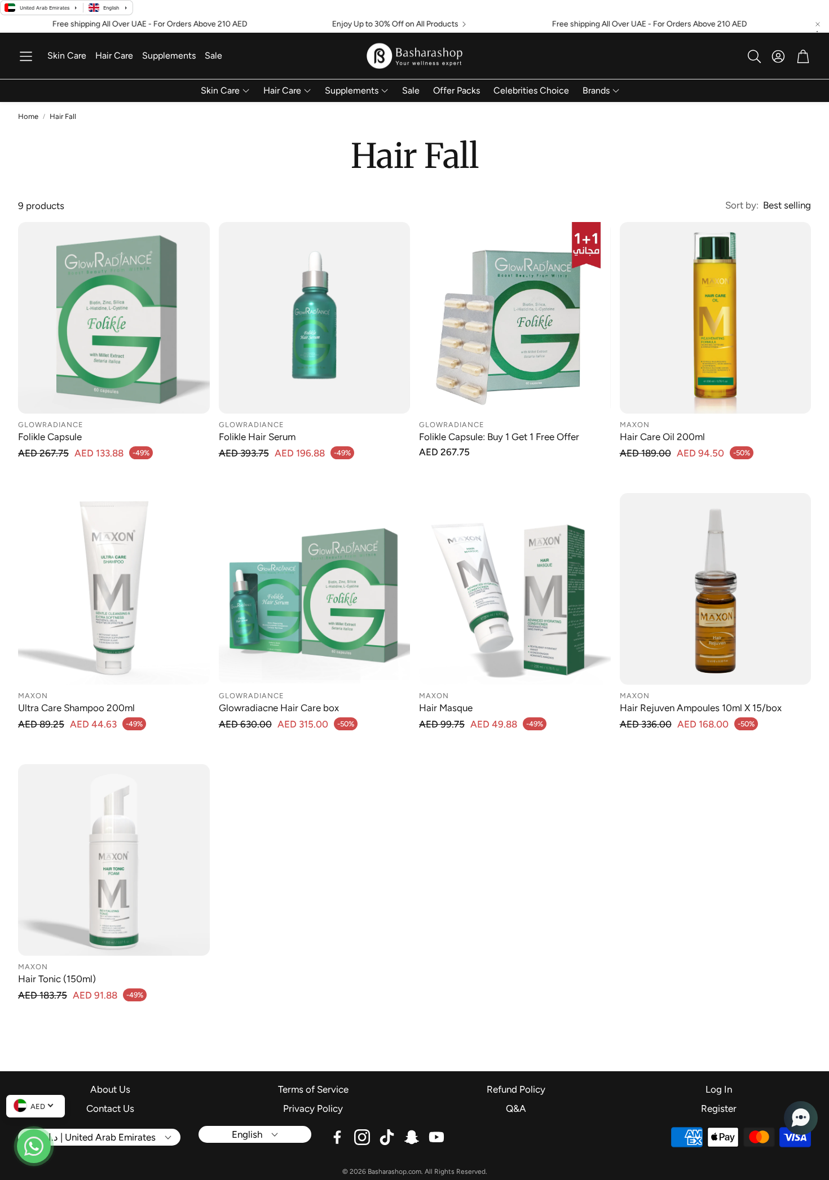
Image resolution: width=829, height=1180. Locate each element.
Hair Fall (63, 116)
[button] (26, 56)
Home (28, 116)
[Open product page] (114, 318)
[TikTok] (387, 1137)
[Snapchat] (412, 1137)
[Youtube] (436, 1137)
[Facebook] (337, 1137)
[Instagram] (362, 1137)
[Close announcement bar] (817, 24)
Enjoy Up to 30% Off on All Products (362, 24)
